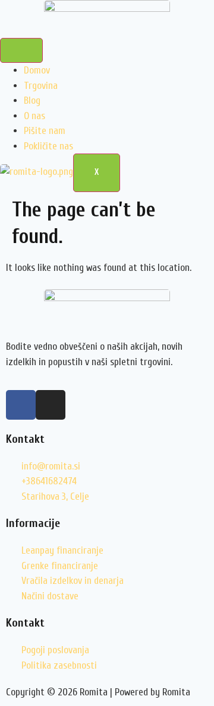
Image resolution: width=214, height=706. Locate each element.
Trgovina (41, 85)
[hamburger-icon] (21, 50)
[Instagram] (50, 405)
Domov (37, 70)
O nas (34, 116)
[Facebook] (21, 405)
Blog (32, 100)
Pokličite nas (48, 146)
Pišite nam (44, 130)
